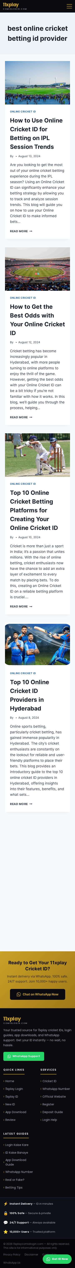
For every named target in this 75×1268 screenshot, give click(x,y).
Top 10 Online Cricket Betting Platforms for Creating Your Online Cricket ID (34, 510)
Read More (21, 231)
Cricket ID (49, 1081)
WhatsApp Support (26, 1056)
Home (9, 1081)
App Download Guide (15, 1162)
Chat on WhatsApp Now (41, 994)
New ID (10, 1104)
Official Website (54, 1097)
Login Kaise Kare (17, 1145)
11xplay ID (11, 1097)
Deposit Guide (52, 1112)
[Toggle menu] (69, 6)
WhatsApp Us (11, 1262)
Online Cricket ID (23, 111)
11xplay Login (14, 1089)
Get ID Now (60, 1259)
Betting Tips (13, 1187)
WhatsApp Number (56, 1089)
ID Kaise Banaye (16, 1153)
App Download (15, 1112)
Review (10, 1120)
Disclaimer (31, 1254)
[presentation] (37, 83)
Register (48, 1104)
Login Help (49, 1120)
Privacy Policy (11, 1254)
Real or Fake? (14, 1180)
